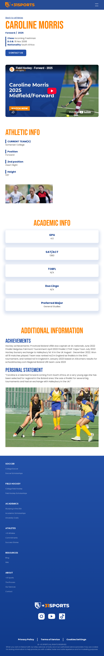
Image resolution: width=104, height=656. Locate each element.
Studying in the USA (13, 509)
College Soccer (11, 469)
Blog (7, 558)
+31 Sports (9, 578)
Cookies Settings (76, 639)
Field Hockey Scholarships (16, 493)
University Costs (12, 518)
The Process (10, 582)
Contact (8, 591)
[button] (96, 5)
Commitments (11, 538)
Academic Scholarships (15, 513)
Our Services (10, 587)
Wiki (7, 562)
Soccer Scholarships (14, 473)
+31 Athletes (10, 533)
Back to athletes (14, 17)
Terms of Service (50, 639)
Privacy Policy (26, 639)
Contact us (16, 52)
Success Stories (12, 542)
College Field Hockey (13, 489)
